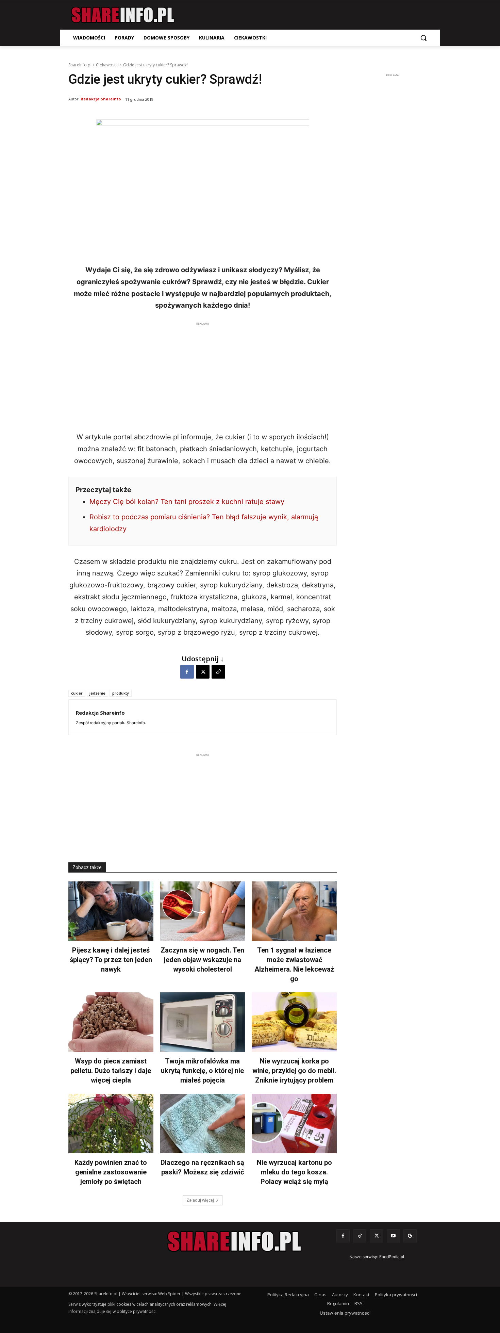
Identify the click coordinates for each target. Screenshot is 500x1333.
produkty (120, 693)
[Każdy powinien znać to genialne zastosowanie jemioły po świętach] (110, 1123)
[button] (423, 38)
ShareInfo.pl (79, 65)
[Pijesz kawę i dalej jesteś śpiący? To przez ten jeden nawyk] (110, 911)
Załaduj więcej (200, 1200)
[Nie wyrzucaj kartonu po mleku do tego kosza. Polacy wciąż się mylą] (294, 1123)
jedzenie (97, 693)
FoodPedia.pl (391, 1256)
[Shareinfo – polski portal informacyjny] (122, 15)
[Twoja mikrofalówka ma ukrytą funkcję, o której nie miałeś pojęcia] (202, 1022)
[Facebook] (187, 672)
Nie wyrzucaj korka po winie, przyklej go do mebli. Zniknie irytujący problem (294, 1070)
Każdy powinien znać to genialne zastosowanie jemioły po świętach (110, 1172)
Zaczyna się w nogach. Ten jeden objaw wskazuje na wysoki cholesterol (202, 959)
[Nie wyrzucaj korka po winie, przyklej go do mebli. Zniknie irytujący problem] (294, 1022)
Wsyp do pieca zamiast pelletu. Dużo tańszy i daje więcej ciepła (110, 1070)
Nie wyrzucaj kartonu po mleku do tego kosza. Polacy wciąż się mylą (294, 1172)
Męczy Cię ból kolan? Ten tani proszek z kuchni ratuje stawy (186, 502)
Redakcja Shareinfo (101, 98)
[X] (203, 672)
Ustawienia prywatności (345, 1313)
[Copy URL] (218, 672)
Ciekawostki (107, 65)
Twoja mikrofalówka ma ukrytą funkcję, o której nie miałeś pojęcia (202, 1070)
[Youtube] (393, 1235)
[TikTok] (359, 1235)
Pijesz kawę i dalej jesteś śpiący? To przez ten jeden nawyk (111, 959)
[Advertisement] (202, 375)
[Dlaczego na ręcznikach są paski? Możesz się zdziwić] (202, 1123)
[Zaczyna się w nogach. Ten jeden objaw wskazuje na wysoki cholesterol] (202, 911)
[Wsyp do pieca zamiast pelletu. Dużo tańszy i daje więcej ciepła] (110, 1022)
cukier (77, 693)
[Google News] (410, 1235)
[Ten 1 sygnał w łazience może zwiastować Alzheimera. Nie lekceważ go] (294, 911)
